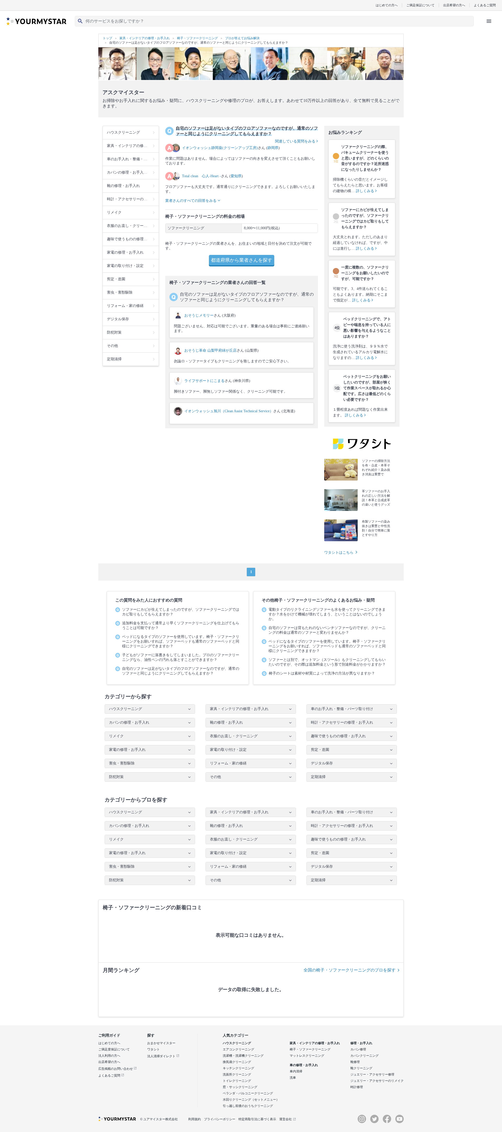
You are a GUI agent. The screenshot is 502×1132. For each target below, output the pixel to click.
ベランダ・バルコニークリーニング (248, 1093)
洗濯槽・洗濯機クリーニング (243, 1055)
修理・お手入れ (361, 1043)
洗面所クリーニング (237, 1074)
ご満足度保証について (114, 1049)
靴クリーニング (361, 1068)
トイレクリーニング (237, 1081)
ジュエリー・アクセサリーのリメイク (377, 1081)
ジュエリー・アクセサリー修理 (372, 1074)
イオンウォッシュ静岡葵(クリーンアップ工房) (220, 148)
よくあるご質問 (485, 5)
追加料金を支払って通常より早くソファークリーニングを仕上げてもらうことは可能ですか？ (180, 625)
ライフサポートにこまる (204, 381)
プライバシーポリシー (219, 1119)
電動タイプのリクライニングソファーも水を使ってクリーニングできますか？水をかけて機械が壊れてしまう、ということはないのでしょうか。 (327, 614)
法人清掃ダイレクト (161, 1056)
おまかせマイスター (161, 1043)
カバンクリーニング (364, 1055)
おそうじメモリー (199, 315)
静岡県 (272, 148)
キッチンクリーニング (238, 1068)
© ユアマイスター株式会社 (159, 1119)
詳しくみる (365, 191)
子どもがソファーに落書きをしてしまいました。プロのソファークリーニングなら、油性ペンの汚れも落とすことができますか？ (180, 657)
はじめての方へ (387, 5)
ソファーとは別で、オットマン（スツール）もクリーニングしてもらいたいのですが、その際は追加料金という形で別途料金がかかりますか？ (327, 662)
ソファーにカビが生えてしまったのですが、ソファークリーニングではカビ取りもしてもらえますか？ (180, 612)
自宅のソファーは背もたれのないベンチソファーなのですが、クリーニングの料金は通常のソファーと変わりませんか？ (327, 630)
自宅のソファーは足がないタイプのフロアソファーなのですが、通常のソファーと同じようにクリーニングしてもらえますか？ (180, 671)
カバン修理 (358, 1049)
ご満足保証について (420, 5)
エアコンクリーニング (238, 1049)
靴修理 (355, 1062)
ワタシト (153, 1049)
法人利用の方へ (109, 1055)
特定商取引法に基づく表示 (257, 1119)
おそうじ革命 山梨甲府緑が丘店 (210, 350)
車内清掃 (296, 1071)
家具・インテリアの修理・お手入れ (315, 1043)
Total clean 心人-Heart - (201, 176)
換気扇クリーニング (237, 1062)
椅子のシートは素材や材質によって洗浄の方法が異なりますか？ (322, 673)
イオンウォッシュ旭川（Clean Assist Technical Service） (228, 411)
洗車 (293, 1077)
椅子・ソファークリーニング (310, 1049)
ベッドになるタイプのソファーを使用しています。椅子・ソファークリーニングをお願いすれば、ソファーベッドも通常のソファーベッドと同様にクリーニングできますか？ (180, 641)
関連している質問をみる (295, 141)
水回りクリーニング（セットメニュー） (251, 1099)
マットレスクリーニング (307, 1055)
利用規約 (194, 1119)
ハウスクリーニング (237, 1043)
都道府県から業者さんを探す (241, 260)
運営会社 (285, 1119)
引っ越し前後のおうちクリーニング (248, 1106)
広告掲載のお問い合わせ (116, 1069)
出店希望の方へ (454, 5)
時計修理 (356, 1087)
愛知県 (236, 176)
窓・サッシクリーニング (240, 1087)
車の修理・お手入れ (304, 1065)
